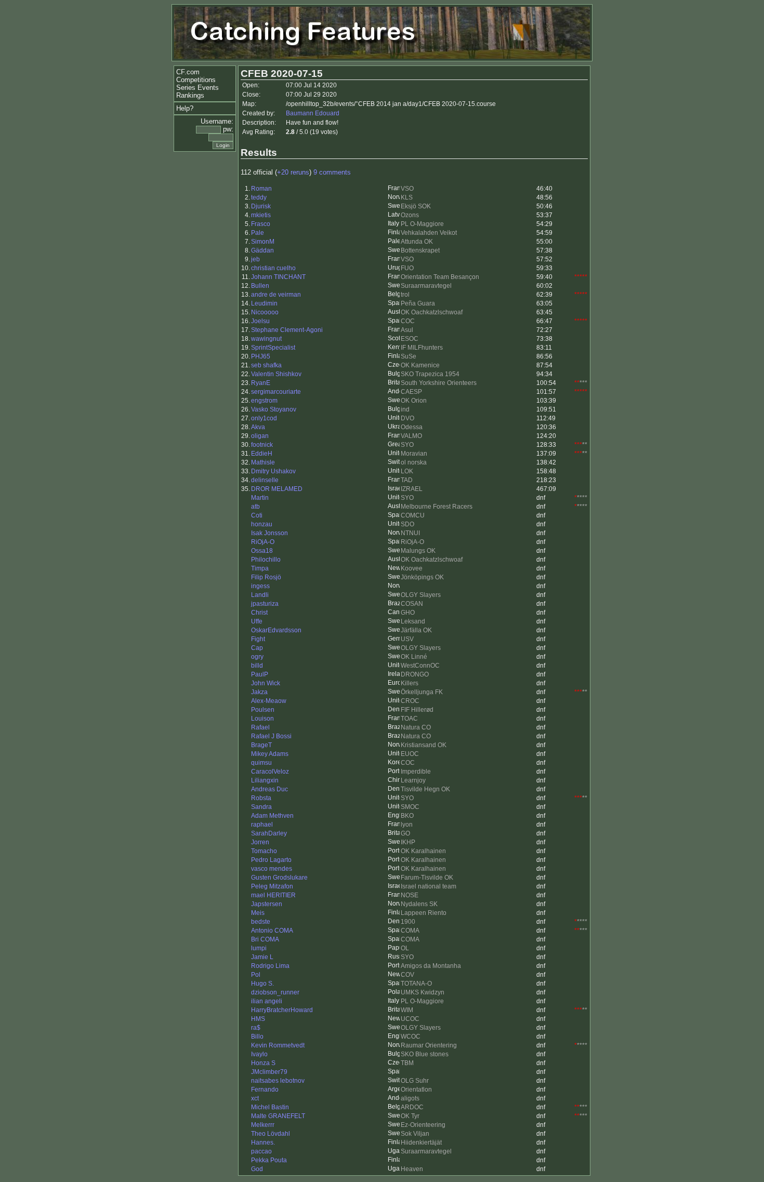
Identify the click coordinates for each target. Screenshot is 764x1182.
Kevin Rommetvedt (278, 1045)
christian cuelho (273, 268)
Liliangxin (265, 780)
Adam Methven (272, 815)
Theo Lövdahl (270, 1133)
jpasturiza (265, 603)
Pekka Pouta (269, 1160)
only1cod (264, 418)
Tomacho (264, 851)
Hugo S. (262, 983)
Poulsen (262, 709)
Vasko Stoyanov (273, 409)
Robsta (261, 798)
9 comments (332, 172)
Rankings (190, 95)
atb (255, 506)
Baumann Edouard (312, 113)
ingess (260, 586)
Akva (258, 427)
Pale (257, 232)
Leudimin (264, 303)
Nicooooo (265, 312)
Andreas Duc (269, 789)
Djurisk (261, 206)
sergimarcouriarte (276, 391)
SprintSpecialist (273, 347)
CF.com (188, 72)
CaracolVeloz (270, 771)
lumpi (259, 948)
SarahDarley (269, 833)
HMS (258, 1018)
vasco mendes (271, 868)
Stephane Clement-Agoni (287, 330)
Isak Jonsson (269, 533)
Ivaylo (259, 1054)
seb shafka (266, 365)
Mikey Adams (269, 754)
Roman (261, 188)
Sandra (261, 807)
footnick (262, 444)
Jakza (259, 692)
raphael (262, 824)
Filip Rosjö (266, 577)
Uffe (256, 621)
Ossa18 (262, 550)
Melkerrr (262, 1124)
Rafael (260, 727)
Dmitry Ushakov (273, 471)
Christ (259, 612)
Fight (258, 639)
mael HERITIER (273, 895)
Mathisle (263, 462)
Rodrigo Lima (270, 965)
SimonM (262, 241)
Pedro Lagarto (271, 860)
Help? (184, 108)
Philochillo (266, 559)
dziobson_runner (275, 992)
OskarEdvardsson (276, 630)
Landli (260, 595)
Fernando (265, 1089)
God (257, 1169)
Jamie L (262, 957)
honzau (261, 524)
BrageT (261, 745)
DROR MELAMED (276, 489)
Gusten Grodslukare (279, 877)
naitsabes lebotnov (278, 1080)
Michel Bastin (270, 1107)
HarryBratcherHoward (282, 1010)
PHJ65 (260, 356)
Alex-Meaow (268, 701)
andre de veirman (276, 294)
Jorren (260, 842)
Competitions (196, 80)
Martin (260, 497)
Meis (258, 913)
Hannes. (263, 1142)
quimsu (261, 762)
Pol (255, 974)
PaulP (259, 674)
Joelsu (260, 321)
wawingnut (266, 338)
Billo (257, 1036)
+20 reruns (293, 172)
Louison (262, 718)
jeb (255, 259)
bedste (260, 921)
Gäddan (262, 250)
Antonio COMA (272, 930)
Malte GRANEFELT (278, 1116)
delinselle (265, 480)
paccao (261, 1151)
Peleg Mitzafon (272, 886)
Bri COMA (265, 939)
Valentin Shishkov (276, 374)
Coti (256, 515)
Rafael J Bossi (271, 736)
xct (255, 1098)
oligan (260, 436)
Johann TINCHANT (278, 277)
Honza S (263, 1063)
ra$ (255, 1027)
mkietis (261, 215)
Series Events (197, 87)
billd (257, 665)
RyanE (260, 383)
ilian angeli (266, 1001)
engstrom (264, 400)
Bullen (260, 285)
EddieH (261, 453)
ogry (257, 656)
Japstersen (266, 904)
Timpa (260, 568)
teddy (259, 197)
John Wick (265, 683)
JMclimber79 (269, 1071)
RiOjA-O (262, 542)
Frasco (260, 224)
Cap (257, 648)
